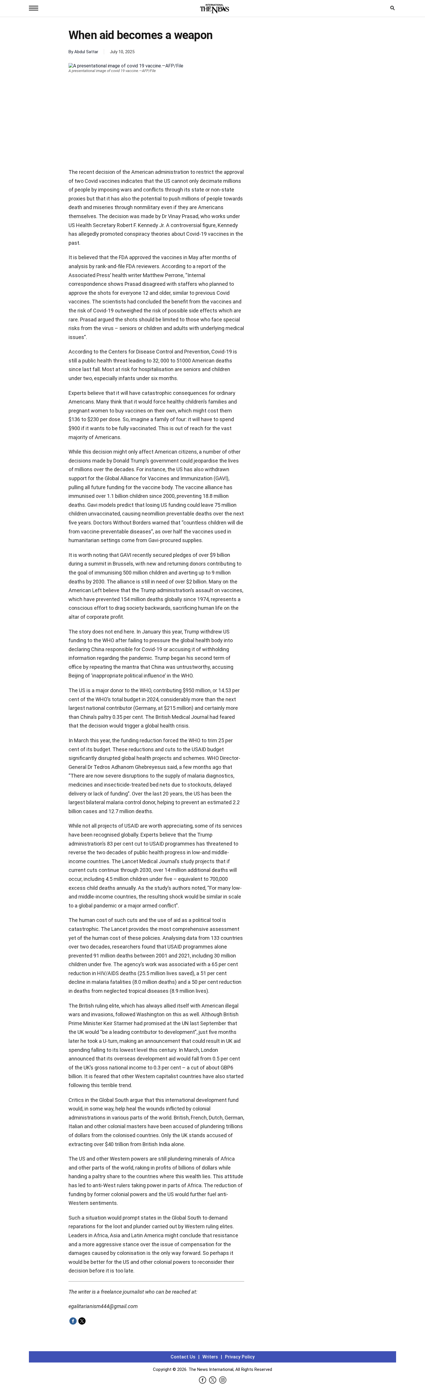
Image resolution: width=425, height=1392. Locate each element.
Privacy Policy (240, 1357)
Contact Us (183, 1357)
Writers (210, 1357)
